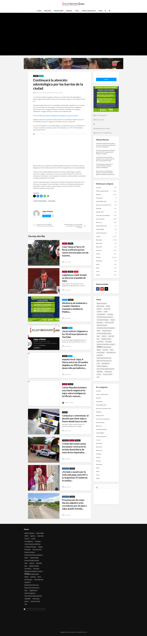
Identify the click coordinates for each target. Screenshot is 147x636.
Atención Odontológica (40, 201)
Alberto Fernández (101, 303)
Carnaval (98, 187)
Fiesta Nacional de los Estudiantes (106, 328)
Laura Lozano (67, 262)
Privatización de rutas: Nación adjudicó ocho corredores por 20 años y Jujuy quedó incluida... (74, 504)
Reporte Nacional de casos (104, 358)
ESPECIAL (65, 299)
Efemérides (100, 322)
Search (106, 79)
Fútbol (98, 330)
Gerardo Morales (106, 330)
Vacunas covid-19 (107, 374)
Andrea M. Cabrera (68, 402)
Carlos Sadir (107, 309)
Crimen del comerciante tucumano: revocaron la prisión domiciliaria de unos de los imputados (106, 145)
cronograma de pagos (102, 320)
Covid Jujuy (110, 314)
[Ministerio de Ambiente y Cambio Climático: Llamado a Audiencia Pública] (43, 309)
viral (98, 377)
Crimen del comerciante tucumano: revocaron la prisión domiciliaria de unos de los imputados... (74, 448)
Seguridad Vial (105, 363)
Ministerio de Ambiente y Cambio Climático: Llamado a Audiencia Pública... (74, 307)
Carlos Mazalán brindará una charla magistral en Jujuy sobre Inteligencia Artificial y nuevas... (74, 392)
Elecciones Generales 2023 (103, 205)
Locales (39, 11)
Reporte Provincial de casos (104, 360)
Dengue (113, 320)
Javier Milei (111, 336)
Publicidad (99, 261)
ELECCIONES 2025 (101, 201)
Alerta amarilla (100, 306)
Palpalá (99, 350)
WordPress (84, 632)
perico (111, 350)
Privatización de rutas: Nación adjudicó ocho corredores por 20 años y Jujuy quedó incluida (105, 158)
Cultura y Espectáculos (89, 11)
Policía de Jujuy (100, 352)
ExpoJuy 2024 (100, 212)
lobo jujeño (109, 341)
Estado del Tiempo (102, 325)
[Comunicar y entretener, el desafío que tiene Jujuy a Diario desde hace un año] (43, 421)
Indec (98, 336)
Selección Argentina (102, 366)
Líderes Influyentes (101, 233)
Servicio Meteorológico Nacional (105, 369)
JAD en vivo (99, 222)
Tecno (77, 11)
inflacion (104, 336)
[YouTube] (102, 289)
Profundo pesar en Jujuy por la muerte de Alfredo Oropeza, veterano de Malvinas (104, 165)
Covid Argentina (101, 314)
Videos (76, 271)
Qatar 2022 (100, 355)
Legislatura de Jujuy (106, 339)
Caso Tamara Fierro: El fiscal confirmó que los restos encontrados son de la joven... (75, 251)
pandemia (105, 350)
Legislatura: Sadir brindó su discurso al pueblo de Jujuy (74, 278)
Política (98, 254)
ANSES (108, 306)
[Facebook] (98, 289)
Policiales (98, 250)
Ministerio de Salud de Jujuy (104, 347)
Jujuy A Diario (38, 92)
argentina (99, 309)
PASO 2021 (99, 243)
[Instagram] (106, 289)
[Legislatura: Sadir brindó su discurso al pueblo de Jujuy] (43, 281)
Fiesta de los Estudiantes (103, 215)
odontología (51, 201)
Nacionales (47, 11)
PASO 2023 (99, 247)
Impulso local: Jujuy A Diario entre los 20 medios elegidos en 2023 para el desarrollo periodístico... (75, 363)
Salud (100, 11)
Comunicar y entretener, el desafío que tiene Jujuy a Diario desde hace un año (75, 418)
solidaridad (100, 371)
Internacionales (58, 11)
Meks (75, 632)
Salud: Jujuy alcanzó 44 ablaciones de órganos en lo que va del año (58, 115)
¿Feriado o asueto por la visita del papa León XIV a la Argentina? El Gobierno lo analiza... (75, 476)
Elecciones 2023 (109, 322)
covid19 (106, 311)
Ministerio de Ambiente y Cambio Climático (105, 344)
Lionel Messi (100, 341)
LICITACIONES (100, 229)
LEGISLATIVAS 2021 (101, 226)
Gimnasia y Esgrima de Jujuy (104, 333)
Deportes (69, 11)
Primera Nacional (111, 352)
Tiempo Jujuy (108, 371)
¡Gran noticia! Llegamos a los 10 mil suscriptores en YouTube (75, 334)
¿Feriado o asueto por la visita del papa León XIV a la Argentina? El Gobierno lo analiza (105, 152)
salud (98, 363)
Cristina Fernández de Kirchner (105, 317)
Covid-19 (99, 311)
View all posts (47, 216)
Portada (36, 76)
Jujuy (98, 339)
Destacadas (65, 440)
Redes (70, 327)
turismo (99, 374)
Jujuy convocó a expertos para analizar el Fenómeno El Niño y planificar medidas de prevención (105, 172)
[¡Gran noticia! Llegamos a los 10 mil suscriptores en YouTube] (43, 337)
